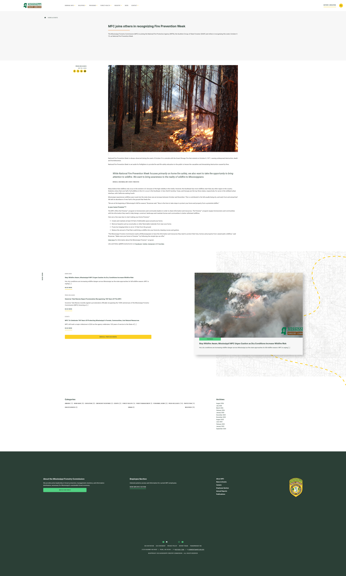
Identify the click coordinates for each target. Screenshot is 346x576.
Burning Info (69, 5)
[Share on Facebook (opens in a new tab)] (74, 71)
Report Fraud (183, 546)
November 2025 (221, 417)
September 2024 (221, 429)
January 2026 (220, 412)
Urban (130, 407)
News (126, 5)
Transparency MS (196, 546)
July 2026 (219, 406)
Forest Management (143, 403)
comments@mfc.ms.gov (196, 550)
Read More (68, 287)
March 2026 (219, 408)
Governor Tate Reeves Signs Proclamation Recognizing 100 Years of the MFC (93, 299)
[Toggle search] (341, 5)
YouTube (161, 244)
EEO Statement (161, 546)
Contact (134, 5)
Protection (188, 403)
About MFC (220, 479)
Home (45, 18)
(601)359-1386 (179, 549)
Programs (92, 5)
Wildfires (81, 5)
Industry (117, 5)
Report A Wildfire (330, 5)
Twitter (144, 244)
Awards (67, 403)
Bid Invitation (149, 546)
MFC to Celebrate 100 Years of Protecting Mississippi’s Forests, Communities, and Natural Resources (102, 320)
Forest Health (105, 5)
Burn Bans (68, 274)
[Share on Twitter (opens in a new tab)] (78, 71)
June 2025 (219, 422)
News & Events (53, 17)
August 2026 (220, 403)
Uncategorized (70, 407)
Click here (111, 240)
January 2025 (220, 426)
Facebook (138, 244)
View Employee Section (138, 487)
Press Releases (70, 295)
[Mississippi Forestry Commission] (32, 5)
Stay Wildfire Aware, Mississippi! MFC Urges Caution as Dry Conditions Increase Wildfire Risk (99, 277)
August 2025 (220, 419)
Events (67, 316)
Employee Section (222, 488)
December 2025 (221, 415)
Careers (219, 485)
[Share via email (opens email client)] (85, 71)
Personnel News (159, 403)
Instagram (151, 244)
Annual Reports (221, 491)
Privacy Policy (172, 546)
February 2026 (220, 410)
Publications (220, 494)
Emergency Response (103, 403)
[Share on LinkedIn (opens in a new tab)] (81, 71)
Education (88, 403)
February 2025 (220, 424)
